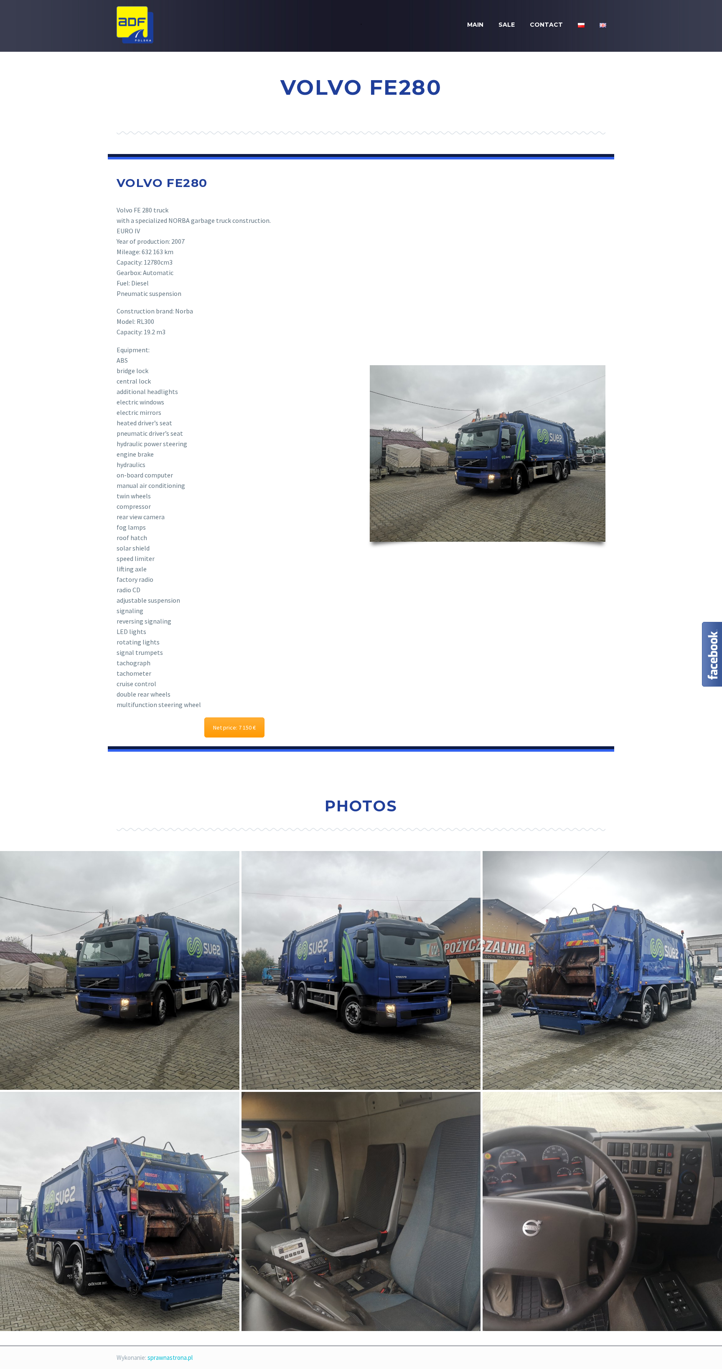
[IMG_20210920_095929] (119, 970)
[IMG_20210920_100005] (361, 970)
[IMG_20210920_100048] (602, 970)
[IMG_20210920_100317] (602, 1211)
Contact (546, 24)
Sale (506, 24)
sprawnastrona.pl (170, 1357)
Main (475, 24)
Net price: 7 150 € (234, 727)
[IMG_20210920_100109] (119, 1211)
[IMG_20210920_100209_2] (361, 1211)
